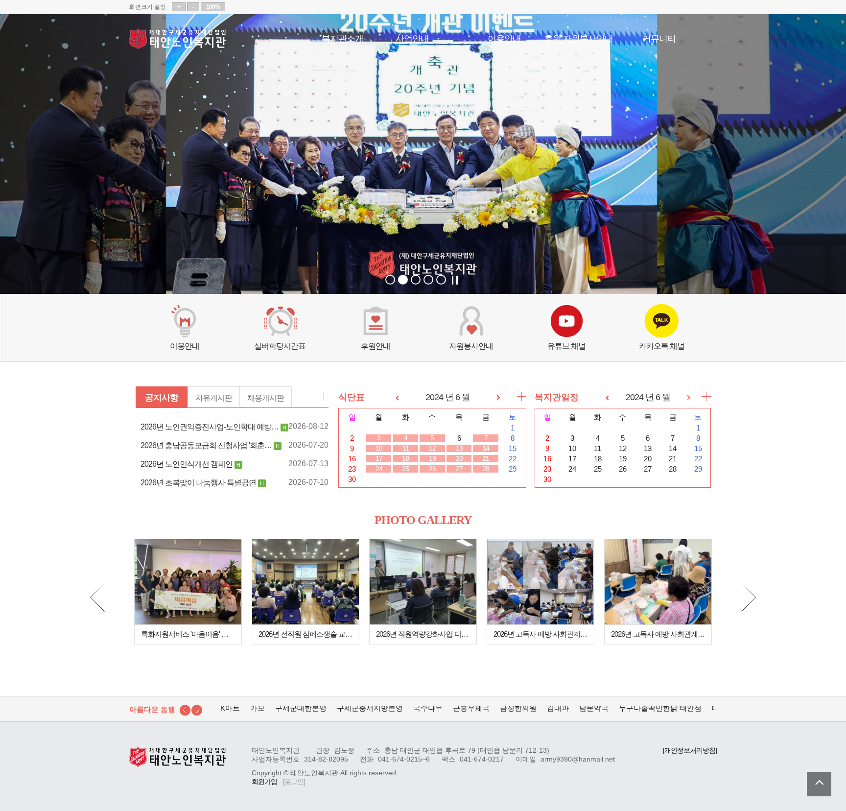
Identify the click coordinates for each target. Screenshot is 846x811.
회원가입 (264, 782)
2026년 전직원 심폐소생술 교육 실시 (305, 634)
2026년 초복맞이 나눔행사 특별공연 (198, 482)
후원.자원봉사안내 (578, 37)
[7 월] (498, 397)
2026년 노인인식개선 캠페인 (187, 463)
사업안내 (412, 37)
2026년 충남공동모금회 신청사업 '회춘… (206, 445)
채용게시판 (265, 397)
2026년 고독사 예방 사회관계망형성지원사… (541, 634)
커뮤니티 (659, 37)
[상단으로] (819, 784)
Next (748, 597)
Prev (97, 597)
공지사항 (161, 398)
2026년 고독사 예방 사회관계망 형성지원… (658, 634)
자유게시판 (213, 397)
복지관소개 (342, 37)
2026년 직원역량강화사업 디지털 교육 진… (423, 634)
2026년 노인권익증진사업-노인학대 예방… (210, 426)
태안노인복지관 (178, 38)
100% (213, 6)
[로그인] (294, 782)
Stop (455, 280)
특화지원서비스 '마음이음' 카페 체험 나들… (188, 634)
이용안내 (504, 37)
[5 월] (397, 397)
